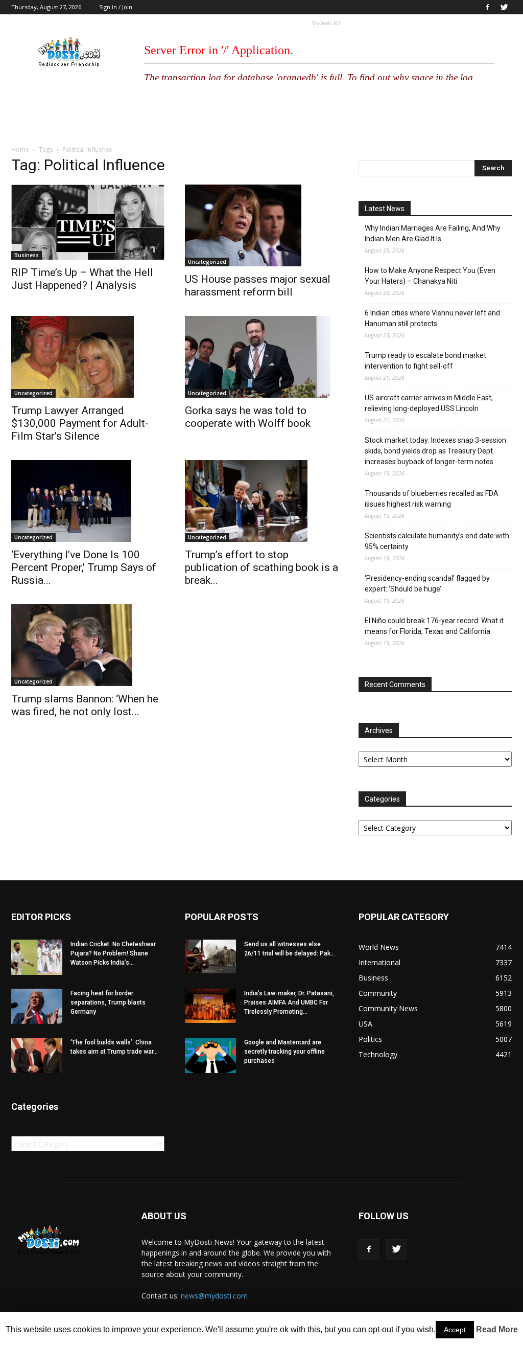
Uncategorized (207, 261)
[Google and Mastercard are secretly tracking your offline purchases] (210, 1055)
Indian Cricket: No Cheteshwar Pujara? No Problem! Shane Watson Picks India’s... (113, 953)
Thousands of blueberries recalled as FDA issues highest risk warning (431, 498)
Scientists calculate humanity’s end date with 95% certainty (437, 541)
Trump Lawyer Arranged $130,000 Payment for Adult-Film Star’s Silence (80, 423)
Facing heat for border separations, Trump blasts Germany (108, 1002)
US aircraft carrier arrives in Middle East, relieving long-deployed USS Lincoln (429, 403)
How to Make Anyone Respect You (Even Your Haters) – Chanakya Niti (430, 275)
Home (20, 149)
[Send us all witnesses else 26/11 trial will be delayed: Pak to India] (210, 956)
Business (26, 255)
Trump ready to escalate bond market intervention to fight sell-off (425, 360)
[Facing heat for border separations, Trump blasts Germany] (36, 1006)
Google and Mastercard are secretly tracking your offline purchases (284, 1051)
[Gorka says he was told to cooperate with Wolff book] (261, 357)
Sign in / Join (115, 7)
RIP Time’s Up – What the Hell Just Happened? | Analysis (82, 278)
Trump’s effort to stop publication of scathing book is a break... (261, 567)
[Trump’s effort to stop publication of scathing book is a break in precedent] (261, 501)
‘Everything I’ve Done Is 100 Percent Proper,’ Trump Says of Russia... (83, 567)
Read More (497, 1329)
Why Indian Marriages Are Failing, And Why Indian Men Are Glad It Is (433, 233)
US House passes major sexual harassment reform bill (257, 285)
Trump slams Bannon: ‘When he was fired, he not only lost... (84, 705)
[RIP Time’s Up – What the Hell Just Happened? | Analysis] (87, 222)
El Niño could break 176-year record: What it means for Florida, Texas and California (434, 626)
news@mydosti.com (214, 1296)
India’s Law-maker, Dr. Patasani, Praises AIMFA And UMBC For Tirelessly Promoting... (289, 1002)
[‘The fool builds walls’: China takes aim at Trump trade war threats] (36, 1055)
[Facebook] (487, 7)
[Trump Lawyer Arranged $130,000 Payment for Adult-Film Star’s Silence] (87, 357)
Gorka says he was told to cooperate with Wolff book (248, 416)
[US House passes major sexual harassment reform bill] (261, 225)
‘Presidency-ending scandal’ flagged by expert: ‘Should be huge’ (427, 583)
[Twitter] (504, 7)
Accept (455, 1330)
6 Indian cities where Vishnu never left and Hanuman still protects (432, 318)
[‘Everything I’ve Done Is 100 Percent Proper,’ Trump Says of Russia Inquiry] (87, 501)
